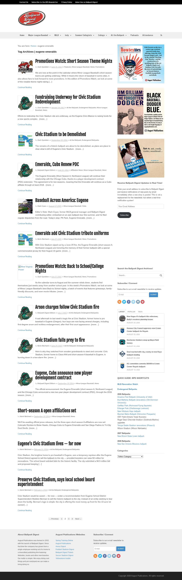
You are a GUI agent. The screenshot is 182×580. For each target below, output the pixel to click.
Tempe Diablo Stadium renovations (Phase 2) (136, 425)
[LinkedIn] (133, 302)
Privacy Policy (66, 2)
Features (67, 67)
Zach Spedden (43, 67)
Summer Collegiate (83, 35)
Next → (78, 519)
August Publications (63, 543)
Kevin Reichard (43, 239)
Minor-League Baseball (81, 67)
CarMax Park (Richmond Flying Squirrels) (134, 405)
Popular (131, 312)
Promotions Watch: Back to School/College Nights (69, 269)
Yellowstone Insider (63, 558)
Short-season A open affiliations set (47, 410)
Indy (67, 35)
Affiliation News (77, 170)
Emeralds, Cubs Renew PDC (57, 164)
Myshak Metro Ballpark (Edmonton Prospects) (136, 414)
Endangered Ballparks (87, 107)
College (101, 35)
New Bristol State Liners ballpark (130, 436)
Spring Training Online (64, 540)
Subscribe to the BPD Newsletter (45, 2)
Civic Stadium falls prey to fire (60, 340)
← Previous (54, 519)
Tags (140, 312)
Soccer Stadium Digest (64, 555)
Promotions (99, 67)
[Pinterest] (143, 302)
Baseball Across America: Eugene (61, 200)
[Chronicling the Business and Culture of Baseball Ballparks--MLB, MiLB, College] (32, 25)
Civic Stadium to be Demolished (60, 134)
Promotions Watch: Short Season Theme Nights (73, 61)
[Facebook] (129, 302)
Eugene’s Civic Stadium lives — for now (49, 443)
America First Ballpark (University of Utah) (134, 397)
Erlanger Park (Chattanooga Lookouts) (133, 408)
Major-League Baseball (38, 35)
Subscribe (124, 215)
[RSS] (119, 302)
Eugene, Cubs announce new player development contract (63, 375)
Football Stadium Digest (65, 549)
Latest (122, 312)
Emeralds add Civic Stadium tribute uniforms (72, 233)
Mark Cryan (42, 206)
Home (22, 35)
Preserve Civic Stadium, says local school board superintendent (56, 482)
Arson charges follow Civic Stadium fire (67, 307)
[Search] (161, 275)
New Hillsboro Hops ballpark (128, 411)
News (92, 67)
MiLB (56, 35)
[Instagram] (138, 302)
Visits (84, 206)
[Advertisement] (113, 16)
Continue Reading (25, 87)
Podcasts (134, 35)
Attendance (147, 35)
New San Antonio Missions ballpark (132, 443)
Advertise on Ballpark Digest (86, 2)
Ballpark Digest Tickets (64, 552)
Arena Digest (61, 546)
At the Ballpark (117, 35)
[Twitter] (124, 302)
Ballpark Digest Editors (46, 170)
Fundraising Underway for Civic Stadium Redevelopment (68, 99)
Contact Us (23, 2)
